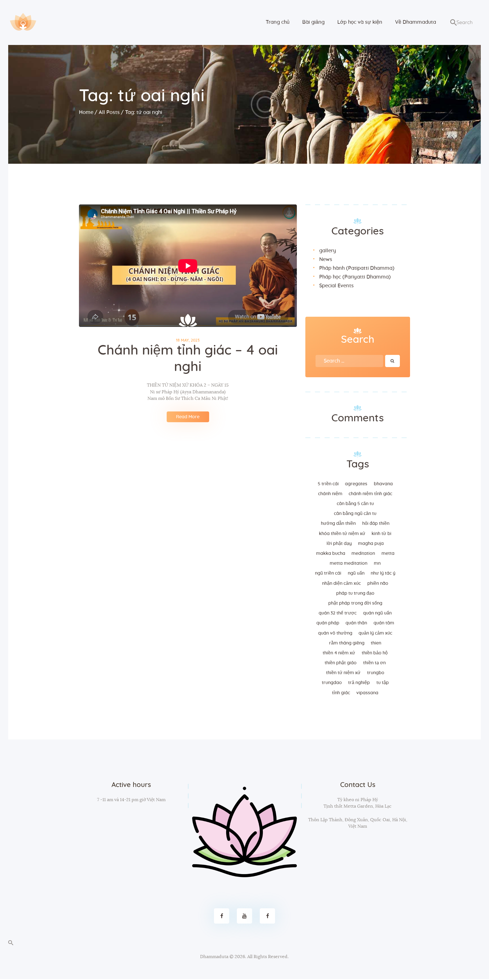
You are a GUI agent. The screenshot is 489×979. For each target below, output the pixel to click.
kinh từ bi (381, 533)
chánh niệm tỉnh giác (370, 493)
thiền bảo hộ (375, 653)
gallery (327, 250)
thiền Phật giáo (341, 663)
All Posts (109, 112)
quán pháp (327, 623)
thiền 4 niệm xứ (339, 653)
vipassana (367, 693)
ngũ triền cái (328, 573)
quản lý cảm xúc (375, 633)
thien (376, 643)
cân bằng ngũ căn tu (355, 513)
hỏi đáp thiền (375, 523)
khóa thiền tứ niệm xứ (342, 533)
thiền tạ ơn (374, 663)
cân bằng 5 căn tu (355, 503)
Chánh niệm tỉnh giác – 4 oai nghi (188, 359)
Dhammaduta (214, 956)
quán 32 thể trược (338, 613)
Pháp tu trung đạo (355, 593)
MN (377, 563)
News (325, 259)
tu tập (382, 682)
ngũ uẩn (356, 573)
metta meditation (348, 563)
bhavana (383, 484)
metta (387, 553)
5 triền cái (328, 484)
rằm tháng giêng (346, 643)
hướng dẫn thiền (338, 523)
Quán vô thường (335, 633)
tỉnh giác (341, 693)
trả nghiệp (359, 682)
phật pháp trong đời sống (355, 603)
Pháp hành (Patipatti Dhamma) (356, 268)
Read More (188, 417)
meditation (363, 553)
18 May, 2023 (188, 340)
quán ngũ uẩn (377, 613)
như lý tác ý (383, 573)
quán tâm (384, 623)
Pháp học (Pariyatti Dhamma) (355, 277)
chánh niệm (330, 493)
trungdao (332, 682)
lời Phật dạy (339, 543)
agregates (356, 484)
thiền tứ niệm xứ (343, 672)
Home (86, 112)
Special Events (336, 285)
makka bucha (330, 553)
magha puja (371, 543)
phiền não (377, 583)
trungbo (375, 672)
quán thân (356, 623)
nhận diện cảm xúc (341, 583)
